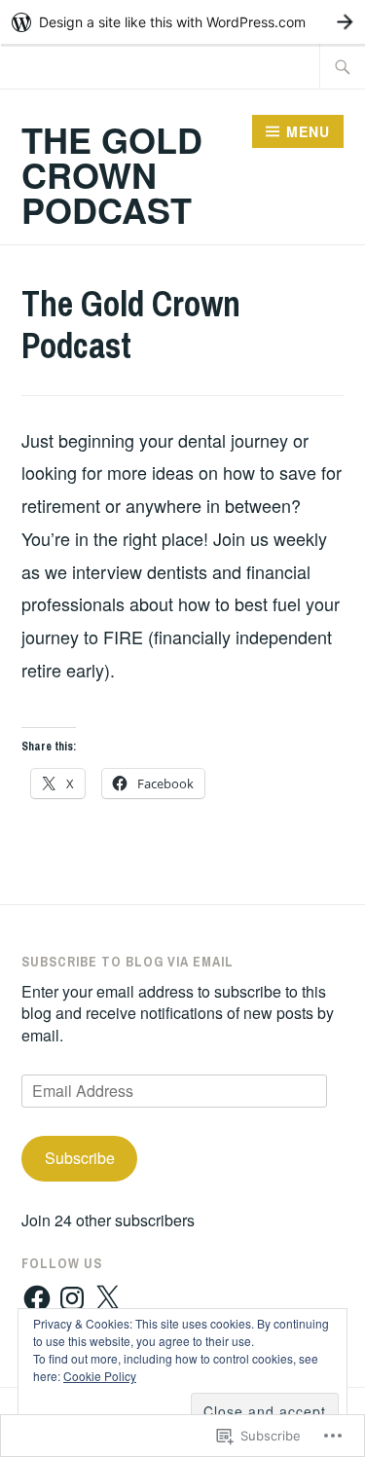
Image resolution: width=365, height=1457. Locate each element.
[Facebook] (37, 1298)
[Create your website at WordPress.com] (182, 22)
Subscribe (80, 1158)
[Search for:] (342, 66)
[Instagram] (72, 1298)
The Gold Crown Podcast (111, 174)
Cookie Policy (99, 1375)
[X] (107, 1298)
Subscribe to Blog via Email (127, 961)
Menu (308, 131)
